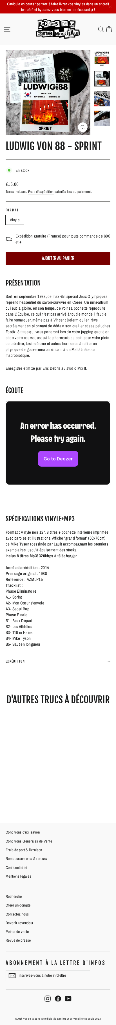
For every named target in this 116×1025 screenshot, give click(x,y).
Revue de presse (18, 940)
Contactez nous (17, 914)
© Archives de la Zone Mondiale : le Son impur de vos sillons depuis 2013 (58, 1019)
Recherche (14, 896)
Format (12, 210)
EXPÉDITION (15, 661)
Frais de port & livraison (24, 849)
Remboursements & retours (26, 858)
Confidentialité (16, 867)
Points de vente (17, 931)
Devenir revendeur (19, 922)
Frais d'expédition (41, 191)
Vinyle (14, 219)
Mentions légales (18, 876)
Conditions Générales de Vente (29, 841)
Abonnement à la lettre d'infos (56, 963)
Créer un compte (18, 905)
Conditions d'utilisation (23, 832)
